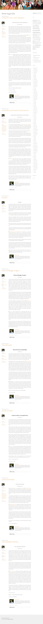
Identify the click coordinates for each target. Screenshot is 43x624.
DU (36, 35)
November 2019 (36, 82)
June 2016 (35, 120)
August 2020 (35, 72)
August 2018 (35, 99)
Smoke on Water (7, 411)
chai (40, 21)
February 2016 (35, 126)
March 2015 (35, 142)
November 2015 (36, 130)
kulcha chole (3, 130)
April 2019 (35, 89)
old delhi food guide (38, 42)
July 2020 (35, 73)
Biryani (37, 21)
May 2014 (35, 156)
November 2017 (36, 110)
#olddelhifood (38, 20)
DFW (34, 35)
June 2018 (35, 102)
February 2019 (35, 90)
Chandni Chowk (35, 22)
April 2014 (35, 157)
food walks (36, 36)
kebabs (33, 38)
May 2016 (35, 122)
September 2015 (36, 133)
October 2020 (35, 69)
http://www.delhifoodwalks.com (13, 100)
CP (34, 25)
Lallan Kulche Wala (8, 479)
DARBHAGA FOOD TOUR (36, 57)
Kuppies (4, 197)
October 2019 (35, 83)
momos (39, 38)
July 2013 (35, 170)
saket (34, 45)
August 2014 (35, 152)
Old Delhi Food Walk (35, 43)
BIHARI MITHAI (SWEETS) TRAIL (37, 60)
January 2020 (35, 79)
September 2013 (36, 167)
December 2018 (36, 93)
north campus (36, 39)
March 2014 (35, 159)
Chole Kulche (3, 125)
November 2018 (36, 95)
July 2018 (35, 100)
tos (6, 359)
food (37, 35)
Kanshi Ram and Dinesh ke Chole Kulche (15, 110)
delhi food (35, 26)
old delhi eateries (36, 41)
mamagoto (38, 38)
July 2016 (35, 119)
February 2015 (35, 143)
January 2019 (35, 92)
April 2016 (35, 123)
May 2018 (35, 103)
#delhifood (35, 20)
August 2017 (35, 113)
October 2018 (35, 96)
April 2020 (35, 76)
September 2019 (36, 85)
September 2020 (36, 70)
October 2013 (35, 166)
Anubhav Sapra (4, 26)
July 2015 (35, 136)
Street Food (37, 45)
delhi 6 (38, 25)
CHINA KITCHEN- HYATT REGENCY (13, 18)
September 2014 (36, 150)
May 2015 (35, 139)
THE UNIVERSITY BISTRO (10, 542)
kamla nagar (37, 37)
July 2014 (35, 153)
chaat (39, 21)
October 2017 (35, 112)
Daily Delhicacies (4, 29)
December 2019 (36, 80)
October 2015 (35, 132)
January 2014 (35, 162)
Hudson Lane (34, 37)
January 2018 (35, 109)
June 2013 (35, 172)
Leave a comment (4, 134)
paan (38, 43)
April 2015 (35, 140)
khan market (35, 38)
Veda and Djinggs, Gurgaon (11, 270)
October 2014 (35, 149)
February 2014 (35, 160)
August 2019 (35, 86)
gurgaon (3, 284)
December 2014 (36, 146)
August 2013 (35, 169)
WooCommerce (11, 619)
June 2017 (35, 116)
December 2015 (36, 129)
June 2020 (35, 75)
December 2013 (36, 163)
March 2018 (35, 106)
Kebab (39, 37)
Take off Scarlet (7, 345)
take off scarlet (4, 359)
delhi (36, 25)
